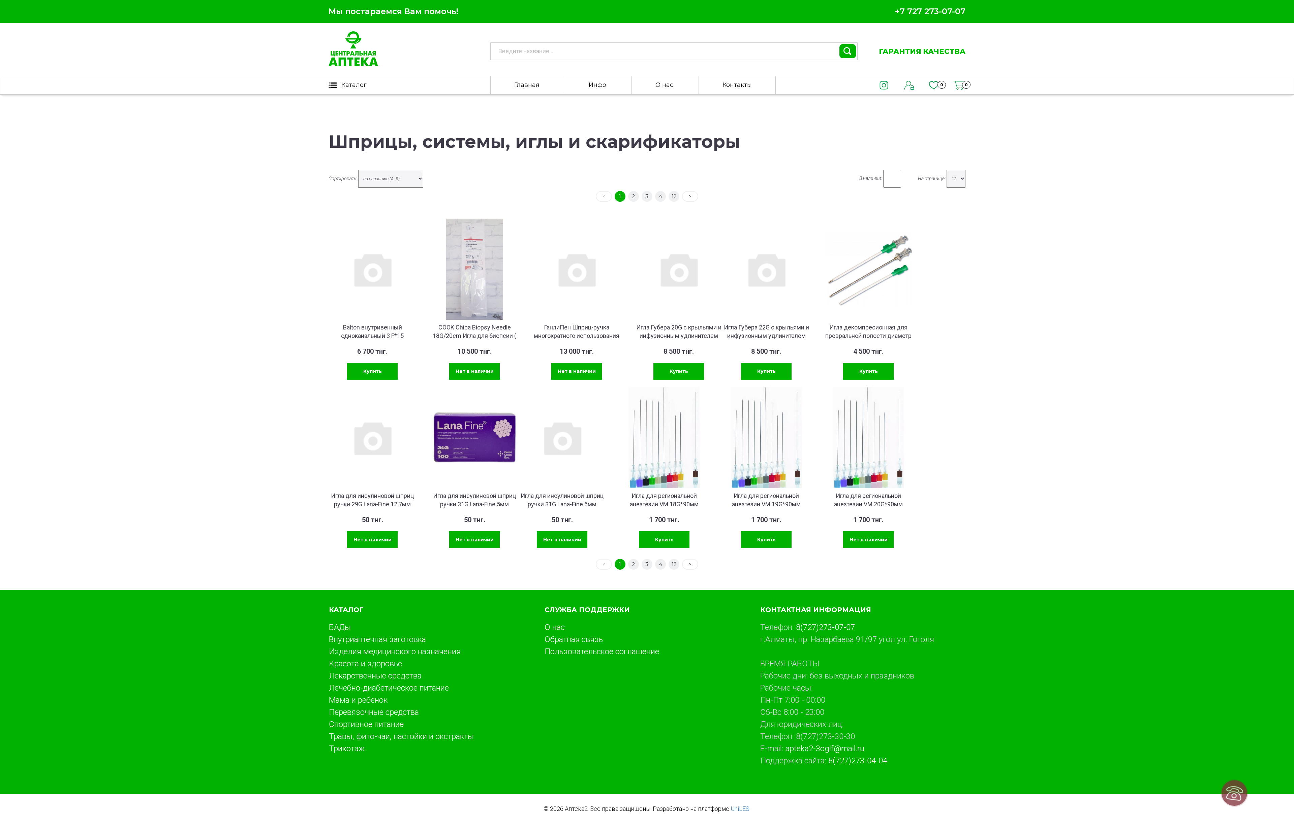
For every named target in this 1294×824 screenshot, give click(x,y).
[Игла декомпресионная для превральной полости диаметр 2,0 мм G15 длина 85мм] (868, 269)
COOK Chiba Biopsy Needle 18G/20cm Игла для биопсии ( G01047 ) (474, 336)
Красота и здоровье (365, 663)
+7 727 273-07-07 (930, 11)
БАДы (340, 627)
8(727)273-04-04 (857, 760)
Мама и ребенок (358, 700)
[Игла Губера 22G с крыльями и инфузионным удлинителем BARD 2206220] (766, 269)
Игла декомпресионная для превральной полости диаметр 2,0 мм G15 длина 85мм (868, 336)
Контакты (737, 85)
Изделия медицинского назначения (395, 651)
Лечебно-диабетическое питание (389, 688)
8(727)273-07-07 (825, 627)
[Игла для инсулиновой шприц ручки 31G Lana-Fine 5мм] (474, 437)
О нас (664, 85)
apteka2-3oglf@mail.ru (824, 748)
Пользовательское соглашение (602, 651)
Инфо (597, 85)
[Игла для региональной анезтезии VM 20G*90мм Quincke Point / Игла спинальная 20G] (868, 437)
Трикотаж (347, 748)
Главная (527, 85)
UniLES (740, 808)
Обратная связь (574, 639)
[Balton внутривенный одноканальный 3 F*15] (372, 269)
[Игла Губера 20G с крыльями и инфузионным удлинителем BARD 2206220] (678, 269)
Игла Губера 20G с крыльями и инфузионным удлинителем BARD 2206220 (678, 336)
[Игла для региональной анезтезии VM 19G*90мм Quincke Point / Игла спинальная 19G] (766, 437)
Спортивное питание (366, 724)
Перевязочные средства (374, 712)
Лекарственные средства (375, 675)
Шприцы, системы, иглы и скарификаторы (534, 141)
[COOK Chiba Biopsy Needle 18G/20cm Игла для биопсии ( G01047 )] (474, 269)
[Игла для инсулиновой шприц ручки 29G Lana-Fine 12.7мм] (372, 437)
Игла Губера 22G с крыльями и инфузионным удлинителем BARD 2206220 (766, 336)
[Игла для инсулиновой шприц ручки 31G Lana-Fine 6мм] (562, 437)
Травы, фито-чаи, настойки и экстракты (401, 736)
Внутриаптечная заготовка (377, 639)
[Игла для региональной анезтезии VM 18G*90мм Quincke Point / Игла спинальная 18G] (664, 437)
